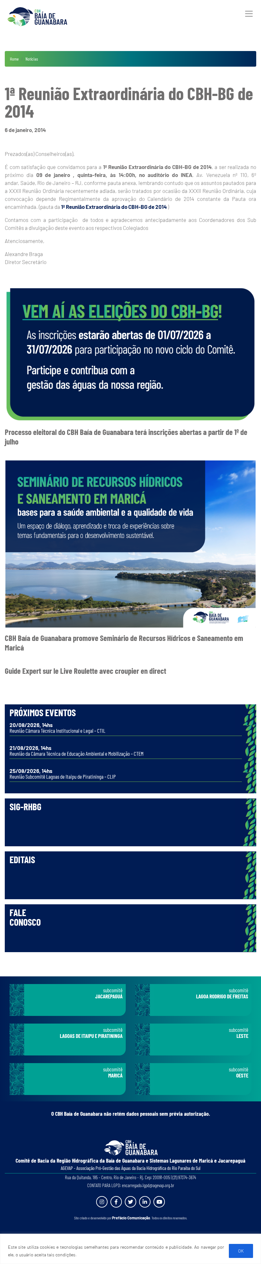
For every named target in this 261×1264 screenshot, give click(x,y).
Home (14, 59)
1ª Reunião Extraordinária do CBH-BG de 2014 (114, 206)
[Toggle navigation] (249, 13)
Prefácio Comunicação (131, 1218)
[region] (130, 1249)
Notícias (31, 59)
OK (241, 1250)
